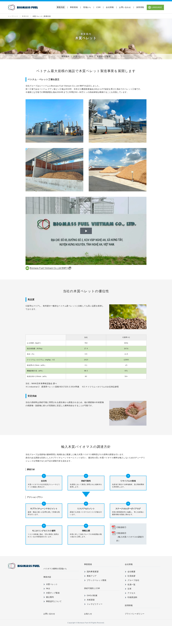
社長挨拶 (131, 576)
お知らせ (88, 614)
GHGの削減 (92, 595)
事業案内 (65, 56)
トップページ (13, 16)
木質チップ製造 (104, 56)
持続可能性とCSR (92, 588)
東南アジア (92, 576)
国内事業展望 (92, 572)
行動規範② (130, 537)
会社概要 (131, 572)
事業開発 (74, 7)
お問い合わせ (125, 7)
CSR (98, 7)
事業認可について (54, 601)
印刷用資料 (132, 597)
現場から (87, 7)
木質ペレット (79, 56)
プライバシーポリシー (134, 614)
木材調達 (91, 600)
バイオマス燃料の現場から (55, 569)
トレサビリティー (94, 604)
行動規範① (121, 527)
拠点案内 (50, 597)
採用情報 (140, 7)
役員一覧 (131, 584)
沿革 (129, 589)
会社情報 (110, 7)
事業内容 (61, 7)
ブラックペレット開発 (96, 580)
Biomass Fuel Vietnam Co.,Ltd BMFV (49, 268)
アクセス (131, 593)
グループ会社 (133, 580)
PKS (91, 56)
